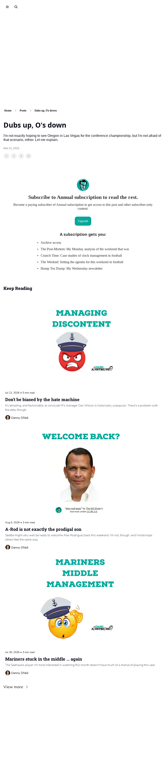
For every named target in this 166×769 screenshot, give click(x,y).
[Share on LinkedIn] (29, 156)
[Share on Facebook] (6, 156)
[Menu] (7, 7)
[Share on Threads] (21, 156)
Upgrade (83, 221)
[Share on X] (14, 156)
